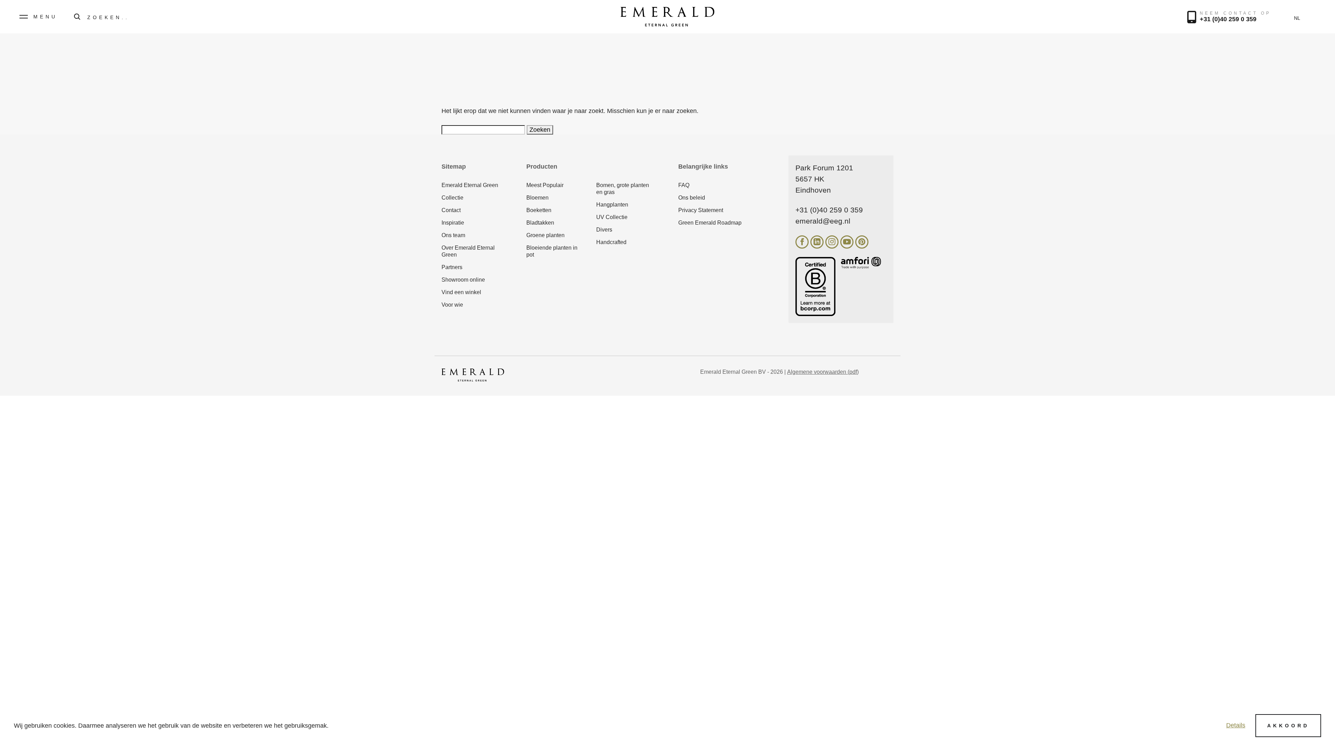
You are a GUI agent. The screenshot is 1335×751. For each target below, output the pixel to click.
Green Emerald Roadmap (710, 223)
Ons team (453, 235)
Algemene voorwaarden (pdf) (823, 372)
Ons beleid (691, 198)
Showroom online (463, 280)
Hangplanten (612, 205)
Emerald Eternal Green (470, 185)
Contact (451, 210)
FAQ (683, 185)
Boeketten (538, 210)
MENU (45, 16)
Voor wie (452, 305)
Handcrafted (611, 242)
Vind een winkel (461, 292)
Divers (604, 230)
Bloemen (537, 198)
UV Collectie (612, 217)
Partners (452, 267)
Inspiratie (453, 223)
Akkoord (1288, 725)
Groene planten (545, 235)
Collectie (452, 198)
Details (1235, 725)
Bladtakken (540, 223)
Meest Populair (545, 185)
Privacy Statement (700, 210)
